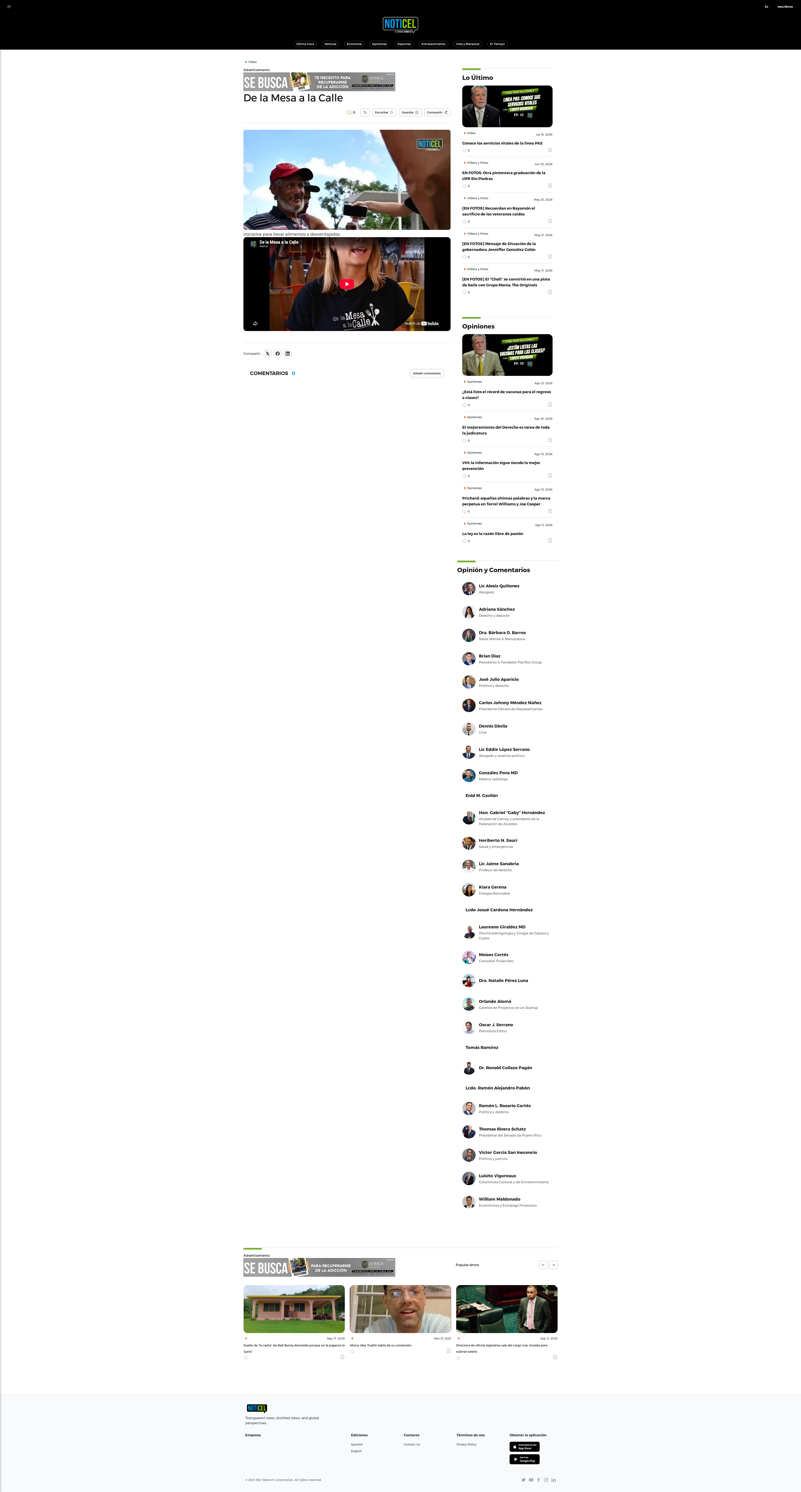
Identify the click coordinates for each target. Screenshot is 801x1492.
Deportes (404, 44)
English (356, 1451)
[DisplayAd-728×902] (319, 1267)
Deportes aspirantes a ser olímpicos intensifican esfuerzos (392, 1345)
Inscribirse (785, 7)
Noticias (330, 44)
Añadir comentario (427, 373)
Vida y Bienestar (468, 44)
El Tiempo (497, 44)
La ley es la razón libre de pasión (492, 533)
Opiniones (379, 44)
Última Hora (305, 44)
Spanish (357, 1444)
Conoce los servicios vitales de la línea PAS (502, 143)
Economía (354, 44)
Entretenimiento (433, 44)
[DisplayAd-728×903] (347, 81)
